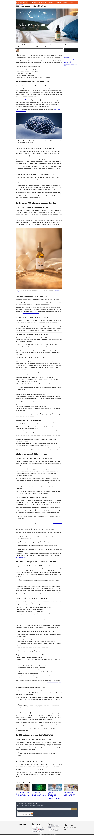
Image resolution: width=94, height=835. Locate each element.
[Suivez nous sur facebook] (52, 830)
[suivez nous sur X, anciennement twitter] (50, 830)
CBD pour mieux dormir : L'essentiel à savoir (70, 54)
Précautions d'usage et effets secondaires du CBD (69, 62)
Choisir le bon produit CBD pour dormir (70, 59)
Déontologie (50, 827)
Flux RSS (57, 829)
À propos (57, 825)
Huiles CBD (31, 2)
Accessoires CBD (66, 2)
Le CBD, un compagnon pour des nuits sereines (70, 65)
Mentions (55, 834)
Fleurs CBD (25, 2)
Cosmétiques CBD (58, 2)
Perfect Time (19, 2)
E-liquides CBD (43, 2)
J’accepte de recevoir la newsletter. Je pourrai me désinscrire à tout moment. (30, 811)
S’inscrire (74, 808)
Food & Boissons (51, 2)
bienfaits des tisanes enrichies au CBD (31, 313)
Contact (49, 825)
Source (29, 639)
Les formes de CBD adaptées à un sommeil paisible (70, 57)
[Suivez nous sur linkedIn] (53, 829)
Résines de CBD (37, 2)
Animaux (71, 2)
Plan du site (53, 825)
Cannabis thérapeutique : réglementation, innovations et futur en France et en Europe (55, 795)
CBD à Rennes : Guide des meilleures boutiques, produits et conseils (22, 795)
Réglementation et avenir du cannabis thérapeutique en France (69, 795)
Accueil (17, 4)
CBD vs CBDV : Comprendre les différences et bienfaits (39, 794)
